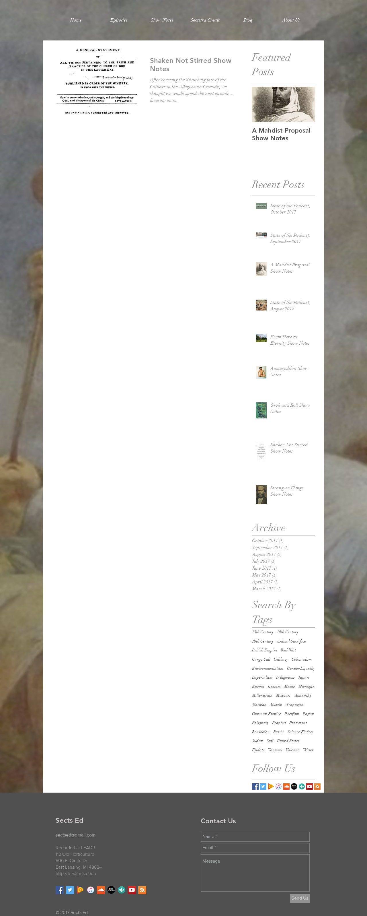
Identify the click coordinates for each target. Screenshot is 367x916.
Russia (278, 731)
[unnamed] (271, 786)
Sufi (270, 740)
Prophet (279, 722)
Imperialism (262, 677)
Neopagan (295, 704)
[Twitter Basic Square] (263, 786)
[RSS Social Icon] (317, 786)
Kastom (274, 686)
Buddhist (288, 650)
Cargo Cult (261, 659)
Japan (303, 677)
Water (308, 750)
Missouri (283, 695)
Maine (289, 686)
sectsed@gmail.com (75, 834)
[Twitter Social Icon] (70, 890)
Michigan (306, 686)
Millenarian (262, 695)
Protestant (298, 722)
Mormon (259, 704)
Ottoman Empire (266, 713)
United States (288, 740)
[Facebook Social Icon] (60, 890)
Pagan (308, 713)
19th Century (287, 632)
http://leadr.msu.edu (76, 873)
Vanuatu (275, 750)
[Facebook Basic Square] (255, 786)
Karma (258, 686)
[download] (294, 786)
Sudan (257, 740)
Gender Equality (301, 668)
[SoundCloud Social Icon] (286, 786)
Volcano (293, 750)
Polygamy (260, 722)
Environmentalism (268, 668)
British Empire (264, 650)
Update (258, 750)
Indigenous (285, 677)
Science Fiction (300, 731)
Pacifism (291, 713)
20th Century (263, 641)
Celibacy (281, 659)
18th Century (263, 632)
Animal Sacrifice (291, 641)
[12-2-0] (278, 786)
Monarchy (302, 695)
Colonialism (302, 659)
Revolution (261, 731)
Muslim (276, 704)
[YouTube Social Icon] (309, 786)
